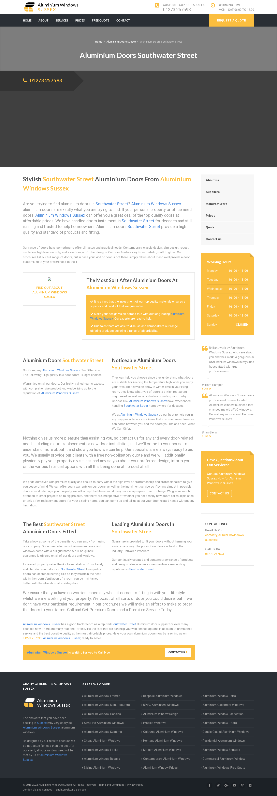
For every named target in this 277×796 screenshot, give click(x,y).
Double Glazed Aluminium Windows (226, 732)
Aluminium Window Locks (101, 750)
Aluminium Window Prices (160, 767)
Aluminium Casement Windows (223, 705)
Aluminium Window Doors (220, 723)
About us (212, 180)
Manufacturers (216, 204)
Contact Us (176, 652)
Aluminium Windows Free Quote (224, 767)
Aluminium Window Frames (102, 696)
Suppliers (213, 192)
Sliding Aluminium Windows (102, 767)
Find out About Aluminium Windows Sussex (49, 292)
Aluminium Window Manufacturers (107, 705)
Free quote (100, 20)
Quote (210, 227)
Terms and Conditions (111, 784)
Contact (123, 20)
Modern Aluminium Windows (162, 750)
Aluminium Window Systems (103, 732)
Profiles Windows (154, 723)
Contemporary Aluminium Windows (166, 759)
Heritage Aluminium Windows (162, 741)
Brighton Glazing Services (71, 789)
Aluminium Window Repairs (102, 759)
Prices (80, 20)
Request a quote (231, 20)
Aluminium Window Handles (102, 714)
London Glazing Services (37, 789)
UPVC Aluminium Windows (161, 705)
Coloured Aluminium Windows (163, 732)
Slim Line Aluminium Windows (104, 723)
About (43, 20)
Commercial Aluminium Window (224, 759)
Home (27, 20)
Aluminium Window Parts (219, 696)
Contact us (213, 239)
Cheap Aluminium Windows (102, 741)
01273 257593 (177, 9)
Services (62, 20)
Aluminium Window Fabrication (223, 714)
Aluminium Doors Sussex (121, 41)
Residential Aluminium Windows (224, 741)
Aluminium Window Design (160, 714)
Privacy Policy (135, 784)
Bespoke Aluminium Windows (163, 696)
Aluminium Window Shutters (221, 750)
